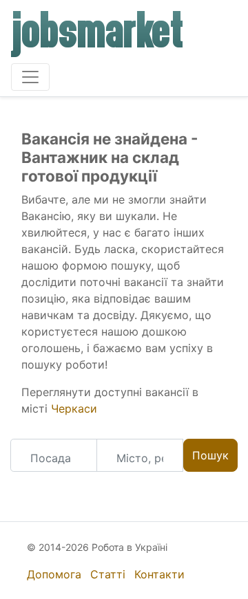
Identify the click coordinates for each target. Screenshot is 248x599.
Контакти (159, 574)
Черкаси (74, 408)
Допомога (54, 574)
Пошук (210, 455)
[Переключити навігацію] (30, 77)
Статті (107, 574)
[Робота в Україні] (98, 34)
